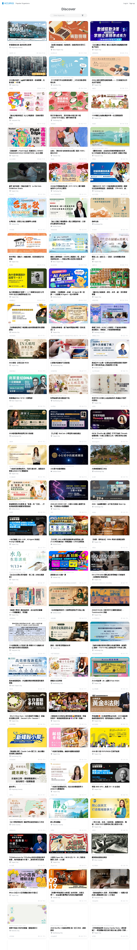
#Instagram (95, 442)
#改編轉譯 (54, 936)
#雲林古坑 (12, 830)
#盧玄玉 (94, 265)
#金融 (94, 512)
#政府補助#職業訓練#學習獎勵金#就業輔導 (63, 583)
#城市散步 (12, 371)
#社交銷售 (95, 724)
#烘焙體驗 (12, 724)
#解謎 (94, 88)
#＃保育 (11, 865)
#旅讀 (52, 901)
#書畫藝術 (12, 618)
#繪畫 (52, 159)
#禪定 (52, 830)
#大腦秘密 (12, 477)
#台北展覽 (12, 159)
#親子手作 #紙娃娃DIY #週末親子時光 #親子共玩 (65, 336)
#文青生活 (54, 53)
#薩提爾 (53, 618)
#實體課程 (95, 53)
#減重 (11, 512)
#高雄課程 (12, 759)
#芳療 (94, 936)
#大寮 (94, 477)
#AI (52, 300)
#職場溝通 (54, 230)
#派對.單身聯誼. (55, 724)
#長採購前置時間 (97, 653)
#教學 (11, 442)
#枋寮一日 (12, 53)
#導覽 (11, 88)
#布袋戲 (11, 230)
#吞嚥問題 (54, 371)
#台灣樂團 (95, 689)
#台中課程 (95, 194)
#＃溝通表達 (96, 618)
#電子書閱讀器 (55, 653)
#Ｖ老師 (53, 759)
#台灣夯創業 (96, 371)
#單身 (94, 548)
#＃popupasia (96, 759)
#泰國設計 (12, 300)
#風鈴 (94, 406)
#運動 (11, 265)
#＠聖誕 (53, 406)
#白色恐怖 (54, 265)
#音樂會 (11, 936)
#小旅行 (94, 230)
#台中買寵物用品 (56, 194)
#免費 (94, 124)
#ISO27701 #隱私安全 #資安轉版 (102, 583)
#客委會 (53, 124)
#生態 (11, 583)
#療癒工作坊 (96, 336)
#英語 (94, 830)
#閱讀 (94, 159)
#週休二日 (54, 795)
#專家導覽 (95, 300)
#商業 (11, 406)
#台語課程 (54, 88)
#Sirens (11, 194)
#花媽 (11, 124)
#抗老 (11, 689)
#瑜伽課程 (95, 901)
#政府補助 (12, 336)
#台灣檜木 (95, 865)
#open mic (54, 865)
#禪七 (11, 795)
